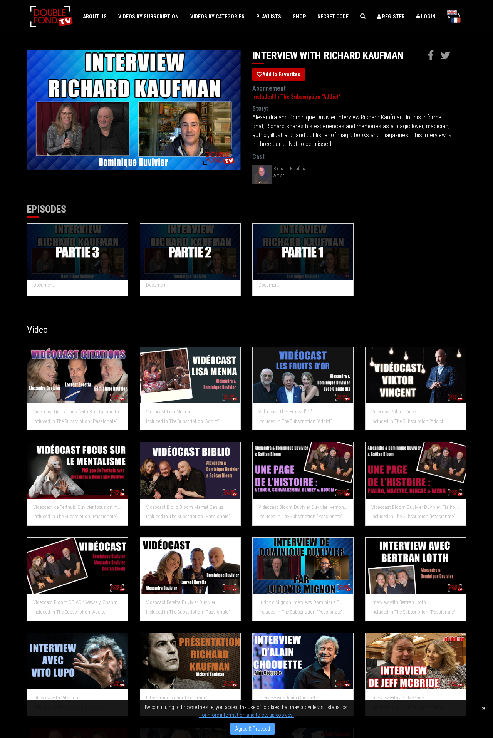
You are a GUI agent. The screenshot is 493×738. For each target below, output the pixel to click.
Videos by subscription (148, 16)
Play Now (78, 252)
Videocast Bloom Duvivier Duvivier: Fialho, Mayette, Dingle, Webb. (415, 507)
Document (43, 285)
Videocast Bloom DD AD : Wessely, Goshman (77, 602)
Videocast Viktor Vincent (395, 411)
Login (428, 16)
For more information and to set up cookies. (246, 715)
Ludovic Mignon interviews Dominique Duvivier (302, 602)
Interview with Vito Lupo (57, 698)
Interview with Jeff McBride (397, 698)
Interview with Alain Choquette (288, 698)
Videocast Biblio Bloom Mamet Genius (184, 507)
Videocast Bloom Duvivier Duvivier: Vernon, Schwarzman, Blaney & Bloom (302, 507)
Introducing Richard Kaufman (176, 698)
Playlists (268, 16)
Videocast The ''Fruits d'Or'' (285, 411)
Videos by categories (217, 16)
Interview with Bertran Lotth (398, 602)
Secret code (333, 16)
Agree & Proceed (252, 729)
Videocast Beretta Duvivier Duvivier (180, 602)
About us (95, 16)
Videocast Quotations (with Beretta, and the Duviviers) (77, 411)
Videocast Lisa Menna (168, 411)
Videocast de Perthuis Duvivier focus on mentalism (77, 507)
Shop (299, 16)
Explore (77, 375)
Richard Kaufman (291, 168)
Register (393, 16)
